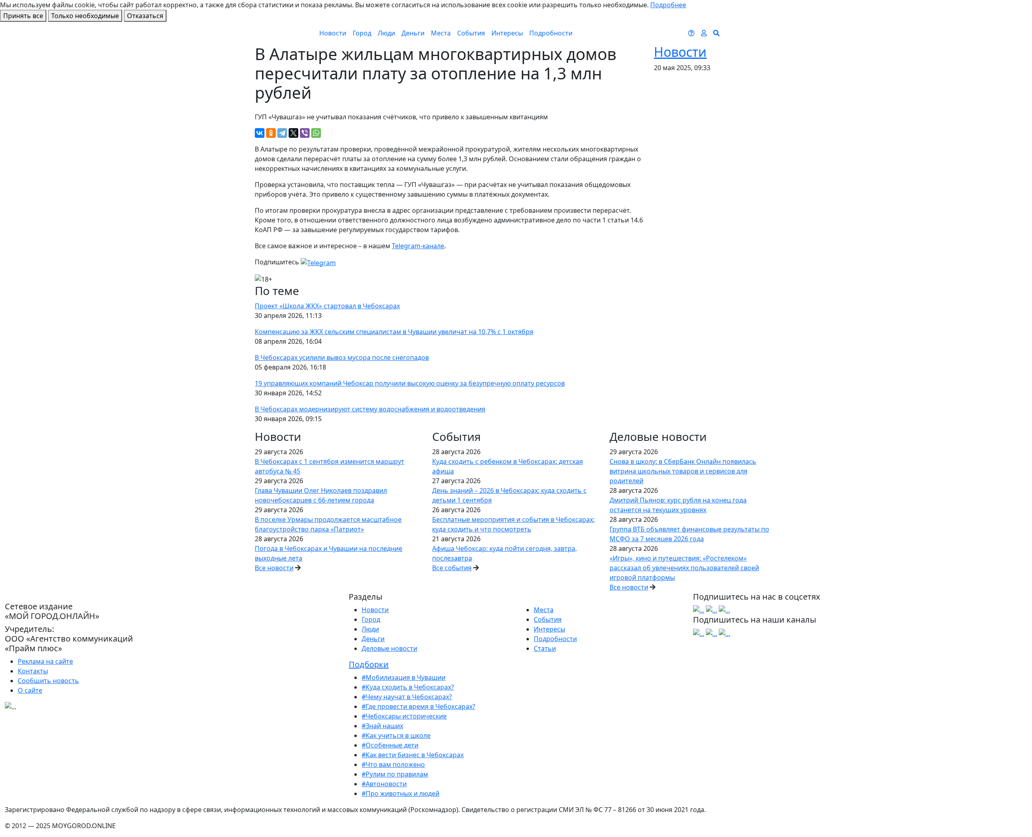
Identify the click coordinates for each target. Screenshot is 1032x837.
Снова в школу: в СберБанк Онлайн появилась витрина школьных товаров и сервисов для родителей (683, 471)
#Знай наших (382, 725)
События (471, 33)
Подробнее (668, 4)
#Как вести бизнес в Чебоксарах (413, 754)
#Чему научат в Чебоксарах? (407, 696)
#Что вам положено (393, 764)
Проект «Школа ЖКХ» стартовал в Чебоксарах (327, 305)
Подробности (550, 33)
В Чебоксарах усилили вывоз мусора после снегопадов (342, 357)
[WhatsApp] (316, 133)
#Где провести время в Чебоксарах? (418, 706)
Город (362, 33)
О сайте (30, 690)
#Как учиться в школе (396, 735)
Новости (332, 33)
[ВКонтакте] (259, 133)
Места (441, 33)
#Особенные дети (390, 745)
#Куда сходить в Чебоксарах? (408, 687)
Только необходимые (85, 15)
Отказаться (145, 15)
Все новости (274, 567)
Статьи (545, 648)
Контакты (33, 671)
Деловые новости (389, 648)
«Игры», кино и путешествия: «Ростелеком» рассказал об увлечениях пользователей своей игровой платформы (684, 568)
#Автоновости (384, 783)
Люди (386, 33)
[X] (293, 133)
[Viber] (305, 133)
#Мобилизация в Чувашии (403, 677)
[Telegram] (282, 133)
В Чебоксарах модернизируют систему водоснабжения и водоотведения (370, 409)
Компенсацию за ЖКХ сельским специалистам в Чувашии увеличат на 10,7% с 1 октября (394, 331)
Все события (452, 567)
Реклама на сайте (45, 661)
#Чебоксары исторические (404, 716)
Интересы (507, 33)
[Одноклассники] (271, 133)
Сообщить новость (48, 680)
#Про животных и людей (400, 793)
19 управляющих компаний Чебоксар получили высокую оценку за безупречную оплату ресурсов (410, 383)
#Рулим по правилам (395, 774)
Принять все (23, 15)
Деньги (413, 33)
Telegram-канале (418, 245)
